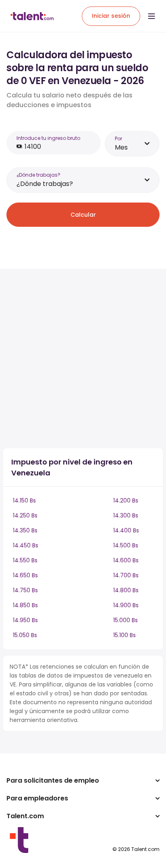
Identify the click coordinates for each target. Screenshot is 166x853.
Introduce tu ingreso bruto (48, 138)
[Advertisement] (83, 358)
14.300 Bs (125, 515)
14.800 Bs (126, 590)
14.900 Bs (126, 605)
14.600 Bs (126, 560)
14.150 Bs (24, 500)
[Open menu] (151, 16)
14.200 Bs (125, 500)
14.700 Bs (126, 575)
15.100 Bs (124, 635)
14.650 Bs (25, 575)
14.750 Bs (25, 590)
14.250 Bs (25, 515)
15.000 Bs (125, 620)
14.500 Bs (125, 545)
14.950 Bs (25, 620)
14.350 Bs (25, 530)
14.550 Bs (25, 560)
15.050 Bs (25, 635)
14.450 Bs (25, 545)
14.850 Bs (25, 605)
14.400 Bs (126, 530)
